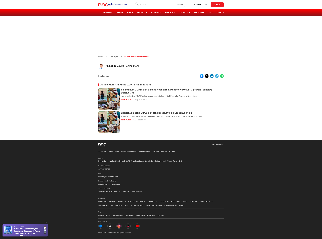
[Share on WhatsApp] (222, 76)
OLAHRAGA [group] (156, 12)
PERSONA (193, 202)
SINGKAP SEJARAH (105, 205)
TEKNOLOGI (126, 100)
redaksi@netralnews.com (108, 177)
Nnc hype (114, 57)
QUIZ (126, 205)
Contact (172, 152)
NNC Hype (151, 215)
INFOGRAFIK (176, 202)
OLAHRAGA (140, 202)
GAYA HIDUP (152, 202)
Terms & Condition (160, 152)
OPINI (185, 202)
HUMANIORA (157, 205)
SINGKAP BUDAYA (206, 202)
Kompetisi (129, 215)
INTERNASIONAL (137, 205)
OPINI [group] (211, 12)
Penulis (101, 215)
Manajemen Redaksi (128, 152)
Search (180, 4)
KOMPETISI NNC (170, 205)
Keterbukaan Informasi (114, 215)
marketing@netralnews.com (109, 184)
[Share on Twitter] (207, 76)
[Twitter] (109, 226)
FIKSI (148, 205)
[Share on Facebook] (202, 76)
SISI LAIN (118, 205)
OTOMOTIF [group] (142, 12)
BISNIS (120, 202)
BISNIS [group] (130, 12)
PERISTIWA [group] (107, 12)
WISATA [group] (119, 12)
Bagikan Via (103, 76)
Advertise (102, 152)
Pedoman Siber (144, 152)
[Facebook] (100, 226)
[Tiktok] (128, 226)
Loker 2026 (140, 215)
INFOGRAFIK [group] (199, 12)
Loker (181, 205)
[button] (223, 12)
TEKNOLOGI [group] (184, 12)
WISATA (112, 202)
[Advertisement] (161, 36)
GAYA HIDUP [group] (170, 12)
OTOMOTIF (129, 202)
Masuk (217, 4)
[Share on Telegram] (217, 76)
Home (100, 57)
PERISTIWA (102, 202)
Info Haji (161, 215)
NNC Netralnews (110, 233)
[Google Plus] (137, 226)
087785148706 (104, 169)
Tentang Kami (113, 152)
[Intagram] (119, 226)
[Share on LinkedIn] (212, 76)
